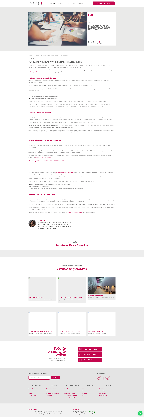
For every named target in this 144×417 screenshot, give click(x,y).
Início (29, 55)
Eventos (38, 55)
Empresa (52, 3)
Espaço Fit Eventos (35, 72)
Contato (80, 3)
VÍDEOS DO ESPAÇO (95, 296)
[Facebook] (99, 378)
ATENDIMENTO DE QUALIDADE (41, 332)
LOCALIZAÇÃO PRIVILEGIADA (70, 332)
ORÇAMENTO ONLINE (90, 349)
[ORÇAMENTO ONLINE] (81, 349)
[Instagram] (108, 378)
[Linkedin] (103, 378)
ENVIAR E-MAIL (89, 360)
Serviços (60, 3)
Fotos (73, 3)
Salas (67, 3)
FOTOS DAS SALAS (36, 297)
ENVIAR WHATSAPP (90, 354)
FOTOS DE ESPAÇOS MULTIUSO (70, 297)
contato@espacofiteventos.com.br (84, 414)
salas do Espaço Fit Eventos (43, 157)
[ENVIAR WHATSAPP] (81, 354)
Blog (33, 55)
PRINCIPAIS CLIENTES (96, 332)
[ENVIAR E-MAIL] (81, 360)
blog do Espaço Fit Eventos (74, 212)
